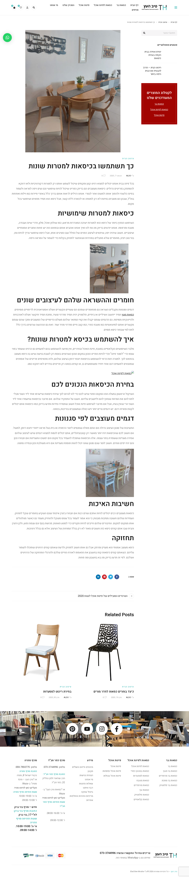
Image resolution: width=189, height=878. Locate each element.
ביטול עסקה (87, 792)
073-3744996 (51, 767)
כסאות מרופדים (141, 785)
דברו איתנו (88, 788)
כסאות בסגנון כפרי (140, 771)
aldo (128, 175)
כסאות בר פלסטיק (168, 785)
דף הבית (174, 22)
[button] (7, 37)
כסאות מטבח (142, 780)
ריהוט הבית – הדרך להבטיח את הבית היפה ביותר (152, 71)
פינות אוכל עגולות (112, 776)
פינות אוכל (159, 115)
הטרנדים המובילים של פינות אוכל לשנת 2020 (102, 596)
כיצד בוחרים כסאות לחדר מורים (113, 691)
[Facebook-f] (117, 729)
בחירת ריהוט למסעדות (57, 691)
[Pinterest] (72, 729)
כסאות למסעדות (141, 776)
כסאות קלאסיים (141, 799)
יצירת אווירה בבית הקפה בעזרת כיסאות (153, 55)
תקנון (90, 771)
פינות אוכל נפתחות (112, 771)
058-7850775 (23, 767)
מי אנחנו (89, 779)
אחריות (89, 800)
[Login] (27, 7)
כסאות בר (159, 104)
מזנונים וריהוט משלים (82, 767)
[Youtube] (87, 729)
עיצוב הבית (162, 22)
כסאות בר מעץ (170, 771)
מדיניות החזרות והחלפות (81, 796)
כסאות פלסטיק (141, 795)
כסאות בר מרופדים (168, 776)
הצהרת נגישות (86, 775)
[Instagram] (102, 729)
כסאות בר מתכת (169, 780)
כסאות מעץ (128, 315)
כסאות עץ (144, 790)
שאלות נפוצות (86, 783)
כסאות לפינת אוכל (159, 109)
